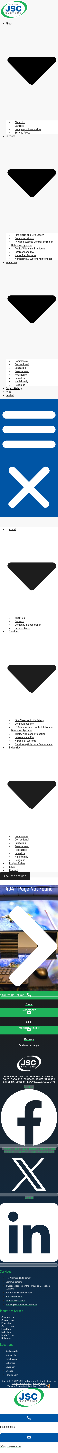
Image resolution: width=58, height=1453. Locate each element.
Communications (24, 238)
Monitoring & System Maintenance (34, 258)
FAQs (8, 391)
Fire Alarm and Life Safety (29, 234)
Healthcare (21, 374)
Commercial (21, 361)
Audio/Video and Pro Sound (30, 248)
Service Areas (22, 132)
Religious (20, 384)
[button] (29, 458)
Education (20, 367)
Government (22, 371)
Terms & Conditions (22, 1383)
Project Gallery (14, 388)
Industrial (20, 378)
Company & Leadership (28, 129)
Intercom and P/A (24, 251)
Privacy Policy (39, 1383)
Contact (10, 395)
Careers (19, 125)
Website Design (15, 1386)
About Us (20, 122)
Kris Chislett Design (36, 1386)
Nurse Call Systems (25, 255)
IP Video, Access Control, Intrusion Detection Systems (32, 243)
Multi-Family (21, 381)
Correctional (22, 364)
